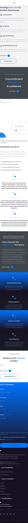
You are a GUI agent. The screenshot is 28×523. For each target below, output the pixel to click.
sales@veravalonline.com (10, 462)
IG (3, 514)
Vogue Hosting (4, 474)
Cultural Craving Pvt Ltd (6, 472)
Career (2, 491)
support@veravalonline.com (12, 463)
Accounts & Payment (5, 494)
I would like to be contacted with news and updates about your (12, 438)
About (2, 483)
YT (14, 514)
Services (2, 486)
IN (7, 514)
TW (10, 514)
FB (0, 514)
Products (2, 488)
